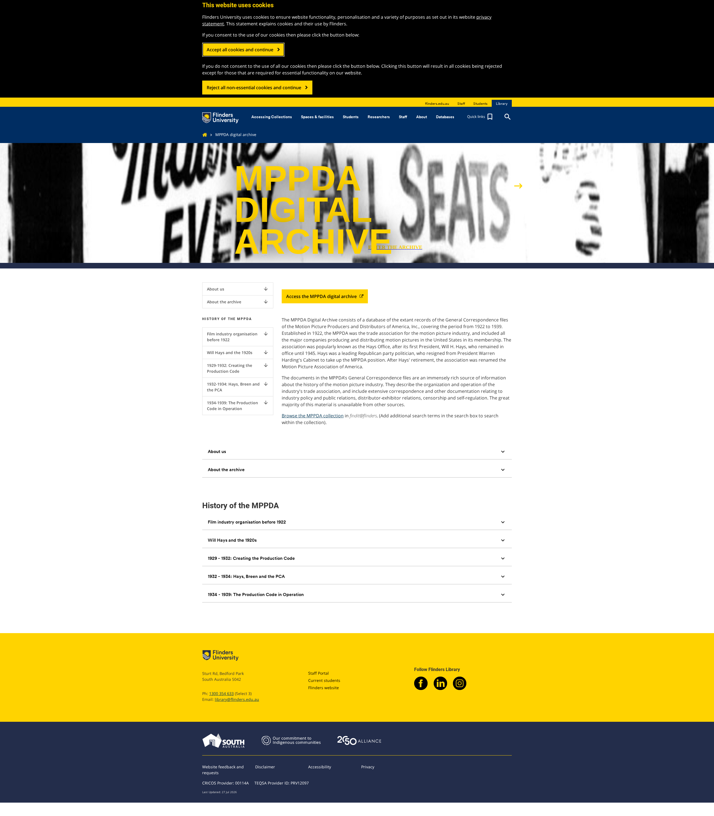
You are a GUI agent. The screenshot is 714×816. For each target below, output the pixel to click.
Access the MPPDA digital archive (321, 296)
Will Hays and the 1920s (238, 352)
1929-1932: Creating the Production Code (238, 368)
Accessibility (319, 766)
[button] (480, 117)
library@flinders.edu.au (237, 699)
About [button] (421, 117)
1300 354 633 (221, 693)
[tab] (357, 451)
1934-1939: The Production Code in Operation (238, 405)
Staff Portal (318, 673)
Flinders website (323, 687)
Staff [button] (403, 117)
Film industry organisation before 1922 (238, 336)
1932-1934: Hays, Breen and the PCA (238, 387)
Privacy (367, 766)
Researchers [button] (379, 117)
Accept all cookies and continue (240, 50)
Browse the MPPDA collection (313, 416)
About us (238, 289)
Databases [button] (445, 117)
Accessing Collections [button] (271, 117)
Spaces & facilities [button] (317, 117)
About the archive (238, 301)
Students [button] (351, 117)
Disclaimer (265, 766)
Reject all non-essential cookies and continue (254, 87)
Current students (324, 680)
